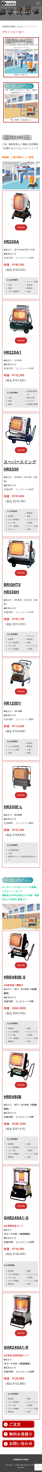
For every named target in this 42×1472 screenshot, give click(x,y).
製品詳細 (21, 227)
